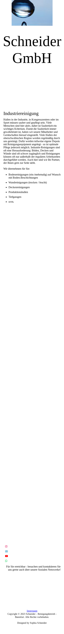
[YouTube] (6, 556)
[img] (32, 13)
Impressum (32, 611)
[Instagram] (6, 546)
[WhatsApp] (6, 560)
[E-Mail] (6, 551)
